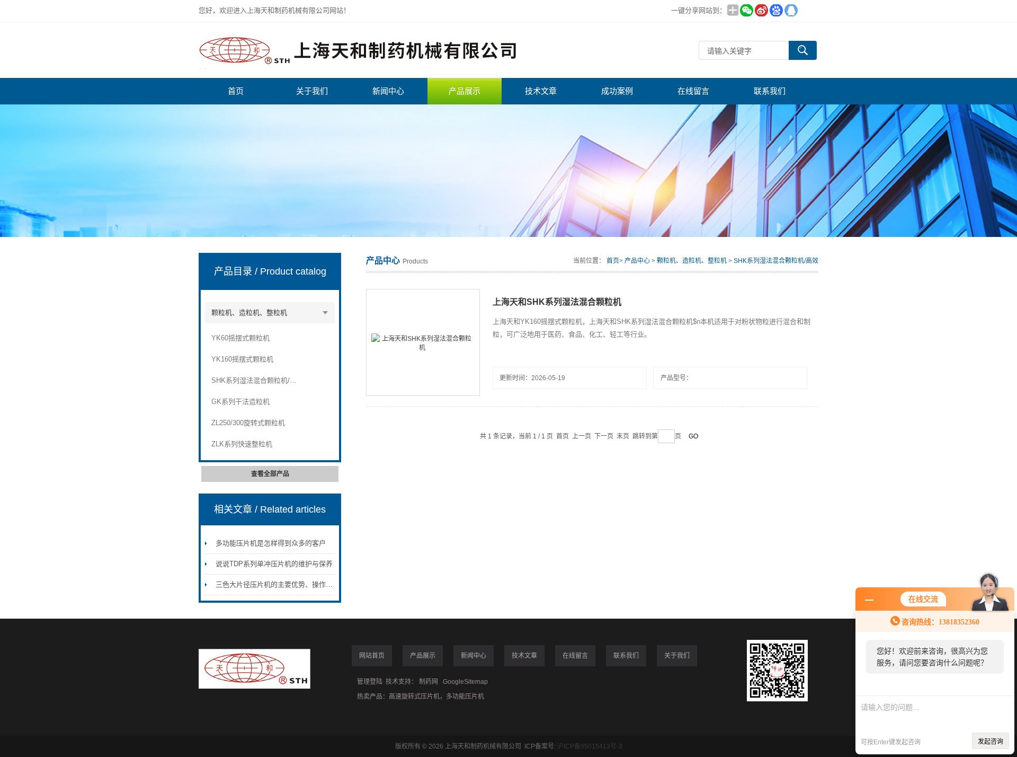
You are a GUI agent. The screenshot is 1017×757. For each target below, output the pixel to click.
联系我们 (770, 90)
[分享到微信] (746, 10)
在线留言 (693, 90)
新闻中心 (388, 90)
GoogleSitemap (465, 681)
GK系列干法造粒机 (240, 402)
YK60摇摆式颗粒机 (240, 338)
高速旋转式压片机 (414, 696)
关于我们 (312, 90)
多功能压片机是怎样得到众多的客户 (271, 543)
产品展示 (464, 90)
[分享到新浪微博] (761, 10)
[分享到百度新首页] (776, 10)
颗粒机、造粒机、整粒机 (249, 312)
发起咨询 (990, 741)
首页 (236, 90)
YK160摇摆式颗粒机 (242, 359)
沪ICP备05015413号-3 (589, 746)
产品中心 (637, 261)
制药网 (428, 681)
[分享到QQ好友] (790, 10)
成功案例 (617, 90)
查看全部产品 (270, 474)
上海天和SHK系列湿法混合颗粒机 (557, 301)
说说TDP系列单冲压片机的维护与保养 (274, 564)
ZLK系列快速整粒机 (241, 444)
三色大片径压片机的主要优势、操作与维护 (281, 584)
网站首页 (372, 655)
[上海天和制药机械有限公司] (357, 50)
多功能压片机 (465, 696)
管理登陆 (369, 681)
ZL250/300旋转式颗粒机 (248, 423)
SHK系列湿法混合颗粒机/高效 (254, 380)
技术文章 (541, 90)
